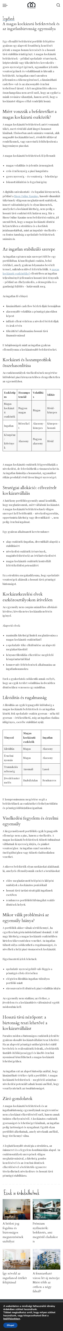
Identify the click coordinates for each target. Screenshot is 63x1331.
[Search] (58, 5)
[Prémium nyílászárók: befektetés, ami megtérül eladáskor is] (46, 1209)
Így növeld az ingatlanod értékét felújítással (15, 1277)
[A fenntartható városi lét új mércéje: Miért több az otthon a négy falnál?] (46, 1259)
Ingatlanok (9, 19)
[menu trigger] (6, 5)
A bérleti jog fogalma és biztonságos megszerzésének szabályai (13, 1232)
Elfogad (10, 1325)
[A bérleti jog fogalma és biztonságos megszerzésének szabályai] (16, 1209)
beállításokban (11, 1318)
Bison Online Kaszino (26, 196)
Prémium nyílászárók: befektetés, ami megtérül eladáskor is (45, 1232)
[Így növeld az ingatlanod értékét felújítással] (16, 1259)
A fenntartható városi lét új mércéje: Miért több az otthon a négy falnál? (46, 1282)
